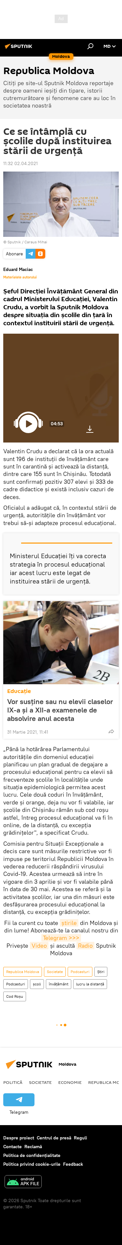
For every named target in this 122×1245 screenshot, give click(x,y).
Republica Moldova (22, 971)
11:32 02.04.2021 (20, 163)
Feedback (73, 1164)
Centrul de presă (54, 1138)
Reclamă (33, 1146)
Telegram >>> (61, 938)
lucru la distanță (90, 984)
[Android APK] (23, 1182)
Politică (12, 1082)
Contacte (12, 1146)
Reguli (80, 1138)
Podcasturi (80, 971)
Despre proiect (18, 1138)
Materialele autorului (20, 277)
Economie (70, 1082)
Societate (55, 971)
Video (39, 945)
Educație (19, 691)
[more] (111, 731)
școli (37, 984)
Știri (100, 971)
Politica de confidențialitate (32, 1155)
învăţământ (58, 984)
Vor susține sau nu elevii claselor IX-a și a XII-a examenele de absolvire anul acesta (60, 710)
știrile (69, 923)
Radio (85, 945)
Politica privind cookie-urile (32, 1164)
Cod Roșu (14, 996)
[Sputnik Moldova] (19, 49)
